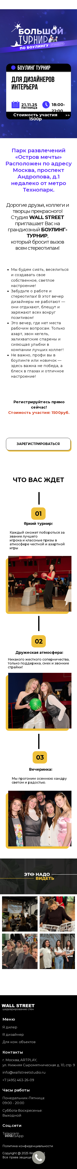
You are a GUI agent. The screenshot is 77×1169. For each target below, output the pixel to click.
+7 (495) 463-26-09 (18, 1080)
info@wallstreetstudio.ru (24, 1072)
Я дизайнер (13, 1034)
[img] (18, 1007)
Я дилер (9, 1027)
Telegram (10, 1133)
